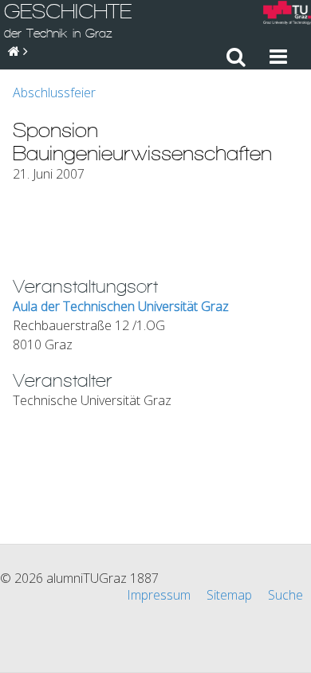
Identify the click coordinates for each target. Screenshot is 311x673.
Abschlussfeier (54, 92)
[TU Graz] (287, 15)
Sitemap (229, 595)
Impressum (159, 595)
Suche (285, 595)
